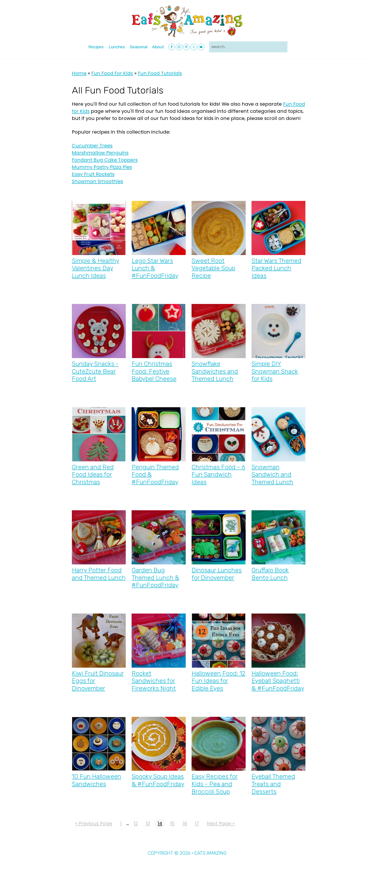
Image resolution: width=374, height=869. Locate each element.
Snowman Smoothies (97, 181)
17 (197, 823)
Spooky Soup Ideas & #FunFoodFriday (158, 780)
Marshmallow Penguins (100, 152)
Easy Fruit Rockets (93, 174)
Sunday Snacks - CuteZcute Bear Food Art (95, 371)
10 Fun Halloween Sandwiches (96, 780)
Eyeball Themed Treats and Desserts (273, 784)
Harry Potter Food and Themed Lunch (99, 573)
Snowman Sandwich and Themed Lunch (272, 474)
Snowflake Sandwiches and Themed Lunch (215, 371)
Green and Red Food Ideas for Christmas (93, 474)
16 (184, 823)
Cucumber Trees (92, 145)
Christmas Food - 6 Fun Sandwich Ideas (218, 474)
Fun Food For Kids (112, 73)
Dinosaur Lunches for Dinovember (217, 573)
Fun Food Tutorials (160, 73)
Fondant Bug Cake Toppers (105, 160)
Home (79, 73)
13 (147, 823)
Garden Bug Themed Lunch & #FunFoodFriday (155, 577)
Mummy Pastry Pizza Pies (102, 167)
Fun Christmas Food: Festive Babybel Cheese (154, 371)
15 (172, 823)
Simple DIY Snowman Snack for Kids (274, 371)
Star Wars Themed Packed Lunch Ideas (276, 268)
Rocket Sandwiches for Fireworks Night (154, 681)
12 (135, 823)
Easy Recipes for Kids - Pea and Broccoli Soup (215, 784)
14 (159, 823)
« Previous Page (93, 823)
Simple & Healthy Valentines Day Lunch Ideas (95, 268)
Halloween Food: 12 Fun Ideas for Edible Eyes (218, 681)
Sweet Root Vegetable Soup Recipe (213, 268)
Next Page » (220, 823)
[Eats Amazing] (187, 20)
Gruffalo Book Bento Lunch (270, 573)
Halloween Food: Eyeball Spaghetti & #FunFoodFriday (277, 681)
